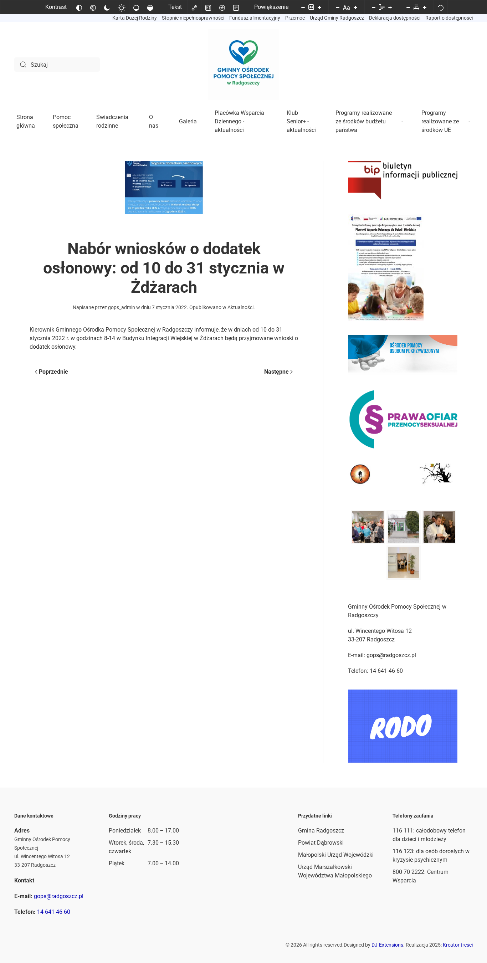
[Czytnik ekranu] (222, 7)
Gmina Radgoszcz (321, 830)
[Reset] (441, 7)
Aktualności (240, 307)
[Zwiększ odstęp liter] (424, 7)
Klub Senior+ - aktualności (301, 121)
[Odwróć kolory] (79, 7)
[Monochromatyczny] (93, 7)
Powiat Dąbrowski (321, 842)
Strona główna (25, 121)
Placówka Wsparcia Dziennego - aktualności (239, 121)
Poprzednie (53, 371)
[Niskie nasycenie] (136, 7)
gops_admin (121, 307)
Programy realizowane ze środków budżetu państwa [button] (363, 121)
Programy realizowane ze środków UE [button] (440, 121)
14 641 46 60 (53, 911)
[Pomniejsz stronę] (303, 7)
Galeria (188, 121)
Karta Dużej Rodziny (134, 18)
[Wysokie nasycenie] (150, 7)
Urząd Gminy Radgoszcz (337, 18)
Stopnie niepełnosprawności (193, 18)
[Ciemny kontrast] (107, 7)
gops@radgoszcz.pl (58, 896)
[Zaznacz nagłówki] (208, 7)
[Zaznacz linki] (194, 7)
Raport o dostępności (449, 18)
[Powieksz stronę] (319, 7)
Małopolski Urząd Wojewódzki (336, 854)
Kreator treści (458, 945)
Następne (276, 371)
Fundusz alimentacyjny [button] (254, 18)
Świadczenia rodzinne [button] (112, 121)
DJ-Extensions (387, 945)
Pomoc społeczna (65, 121)
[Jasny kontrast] (121, 7)
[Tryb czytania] (236, 7)
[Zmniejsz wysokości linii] (373, 7)
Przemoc (295, 18)
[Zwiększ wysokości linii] (390, 7)
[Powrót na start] (243, 64)
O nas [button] (153, 121)
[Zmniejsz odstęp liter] (408, 7)
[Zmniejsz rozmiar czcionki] (337, 7)
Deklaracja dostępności (394, 18)
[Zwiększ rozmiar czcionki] (355, 7)
